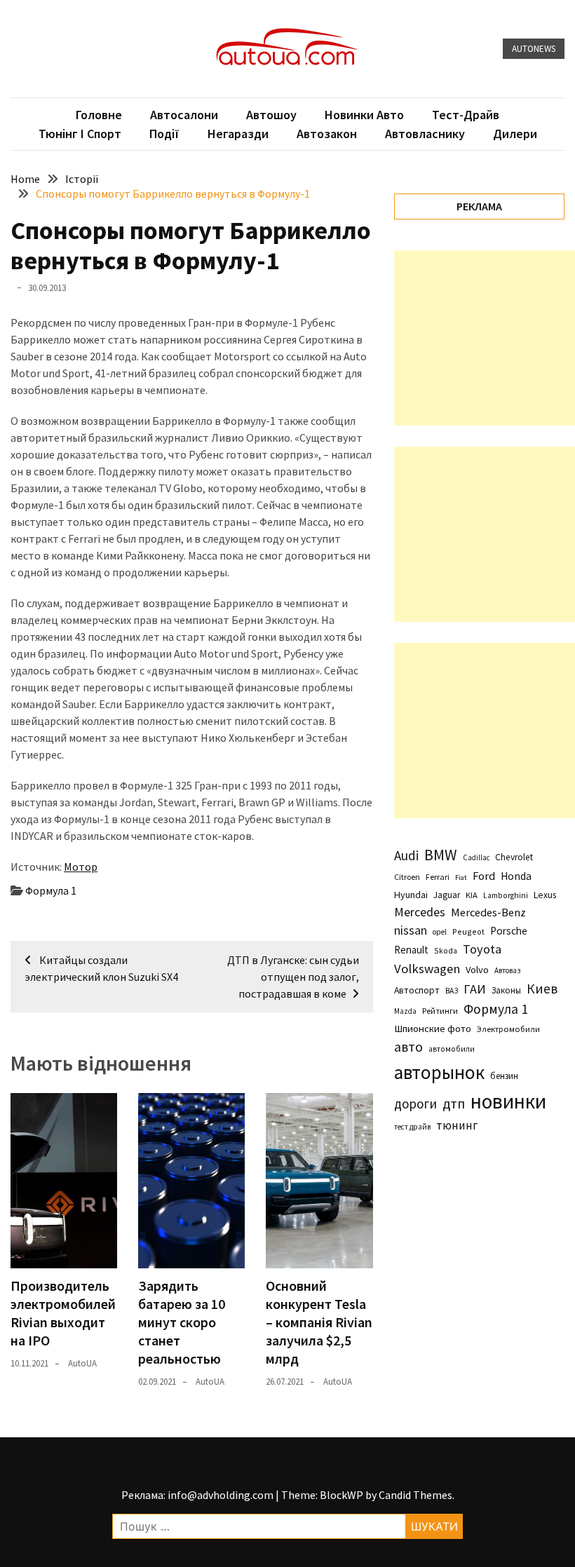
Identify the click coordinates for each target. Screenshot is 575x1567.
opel (440, 932)
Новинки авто (364, 115)
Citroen (407, 876)
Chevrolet (514, 857)
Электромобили (508, 1029)
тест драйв (412, 1127)
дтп (453, 1103)
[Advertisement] (484, 338)
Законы (506, 990)
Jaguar (446, 895)
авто (408, 1046)
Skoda (445, 950)
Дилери (515, 134)
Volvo (477, 969)
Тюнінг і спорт (80, 134)
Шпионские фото (432, 1028)
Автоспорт (417, 990)
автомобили (451, 1049)
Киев (542, 988)
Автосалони (184, 115)
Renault (411, 949)
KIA (472, 895)
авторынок (439, 1072)
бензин (504, 1076)
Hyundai (411, 894)
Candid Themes (415, 1495)
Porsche (508, 930)
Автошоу (271, 115)
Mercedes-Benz (488, 912)
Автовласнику (425, 134)
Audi (406, 855)
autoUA (82, 1363)
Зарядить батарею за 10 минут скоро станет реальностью (181, 1322)
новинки (508, 1101)
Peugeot (468, 931)
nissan (410, 930)
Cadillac (476, 857)
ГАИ (475, 989)
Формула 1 (50, 890)
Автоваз (507, 970)
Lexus (545, 894)
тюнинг (457, 1125)
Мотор (80, 867)
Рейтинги (440, 1010)
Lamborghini (505, 895)
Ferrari (437, 876)
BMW (440, 854)
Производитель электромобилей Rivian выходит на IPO (63, 1313)
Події (164, 134)
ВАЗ (451, 991)
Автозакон (327, 134)
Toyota (482, 949)
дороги (415, 1103)
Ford (484, 876)
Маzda (405, 1011)
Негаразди (238, 134)
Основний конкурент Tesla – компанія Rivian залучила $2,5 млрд (319, 1322)
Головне (99, 115)
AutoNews (533, 49)
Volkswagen (427, 969)
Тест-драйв (465, 115)
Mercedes (419, 912)
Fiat (461, 877)
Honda (516, 876)
